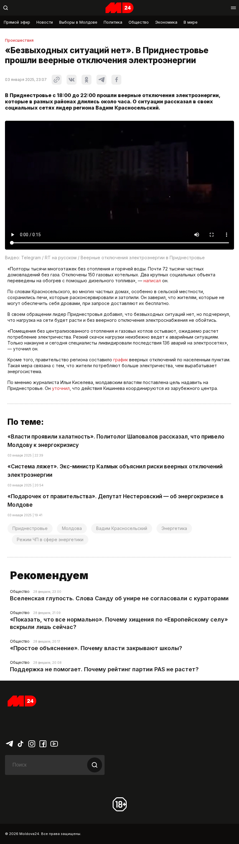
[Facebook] (43, 743)
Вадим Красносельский (121, 528)
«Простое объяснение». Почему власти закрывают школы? (96, 648)
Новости (44, 22)
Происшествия (19, 40)
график (120, 359)
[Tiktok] (20, 743)
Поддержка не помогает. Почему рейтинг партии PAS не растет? (104, 669)
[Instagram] (31, 743)
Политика (113, 22)
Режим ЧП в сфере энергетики (50, 539)
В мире (191, 22)
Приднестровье (30, 528)
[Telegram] (9, 743)
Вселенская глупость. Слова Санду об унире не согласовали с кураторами (119, 598)
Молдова (72, 528)
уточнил (61, 388)
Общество (139, 22)
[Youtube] (54, 743)
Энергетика (174, 528)
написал (152, 280)
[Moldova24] (119, 7)
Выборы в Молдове (78, 22)
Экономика (166, 22)
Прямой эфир (17, 22)
